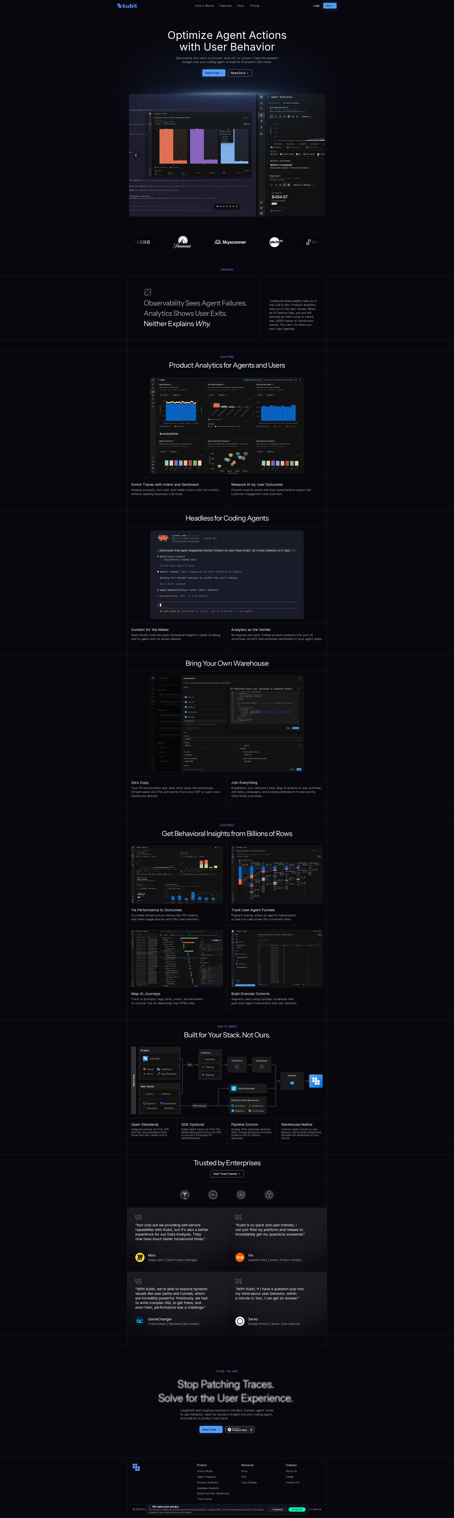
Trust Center (204, 1498)
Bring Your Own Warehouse (213, 1493)
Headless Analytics (208, 1488)
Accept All (297, 1509)
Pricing (254, 5)
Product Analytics (207, 1482)
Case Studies (249, 1482)
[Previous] (136, 155)
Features (226, 5)
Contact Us (292, 1482)
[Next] (318, 155)
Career (290, 1476)
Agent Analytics (206, 1476)
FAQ (243, 1476)
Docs (240, 5)
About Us (291, 1471)
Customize (278, 1509)
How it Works (204, 5)
